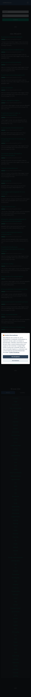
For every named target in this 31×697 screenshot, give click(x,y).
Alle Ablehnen (15, 360)
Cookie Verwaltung (14, 352)
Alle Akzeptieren (15, 356)
